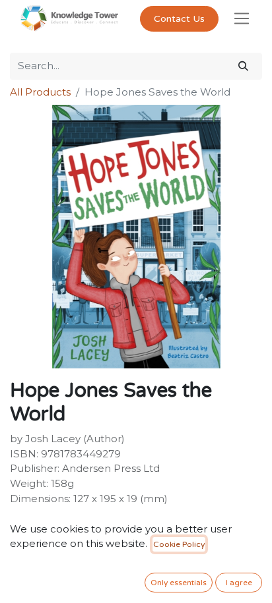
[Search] (243, 66)
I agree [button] (239, 582)
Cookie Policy (179, 544)
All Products (40, 92)
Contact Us (179, 18)
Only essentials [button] (179, 582)
